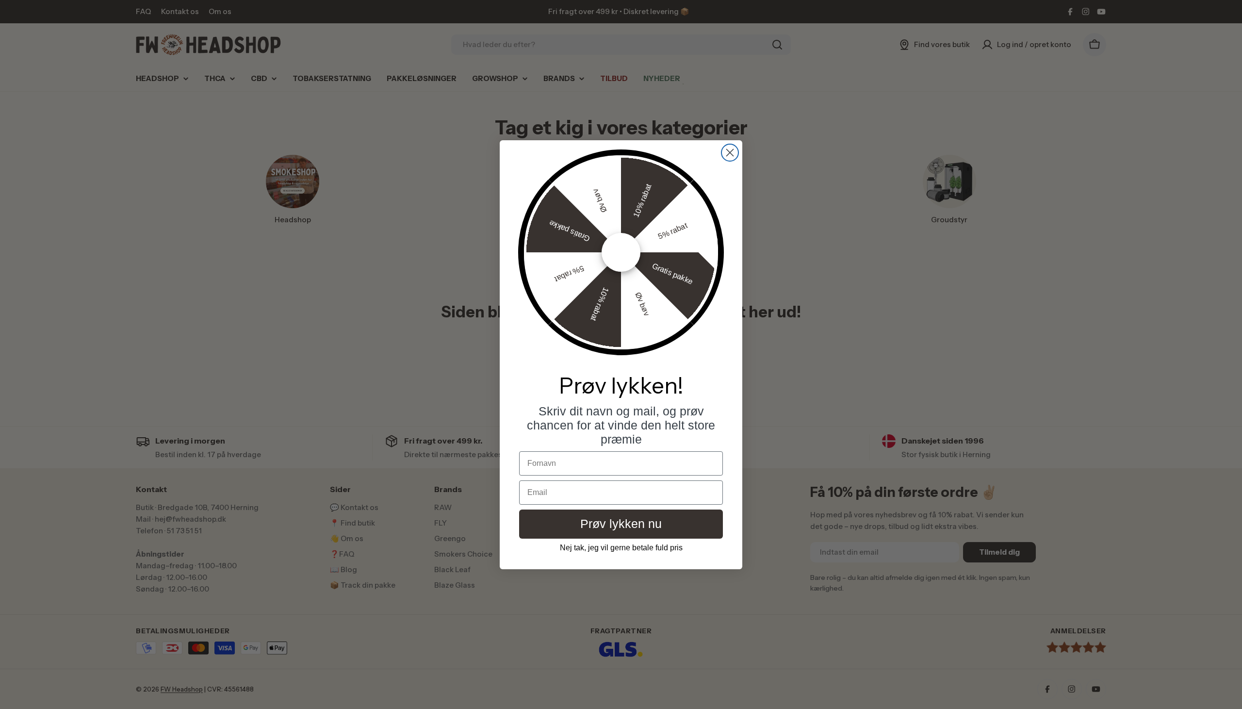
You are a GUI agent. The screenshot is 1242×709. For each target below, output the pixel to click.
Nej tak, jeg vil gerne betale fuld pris (621, 548)
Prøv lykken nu (621, 523)
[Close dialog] (729, 152)
